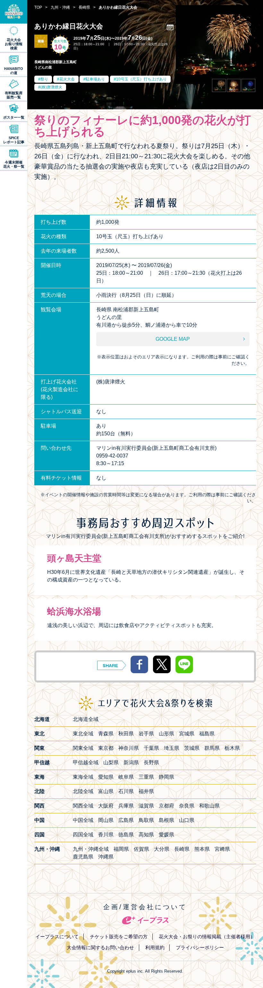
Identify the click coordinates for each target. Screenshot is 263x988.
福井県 (146, 791)
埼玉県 (171, 748)
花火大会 (67, 79)
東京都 (106, 748)
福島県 (207, 733)
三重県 (146, 777)
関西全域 (83, 805)
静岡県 (166, 777)
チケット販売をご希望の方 (119, 936)
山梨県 (111, 762)
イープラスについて (57, 936)
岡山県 (106, 820)
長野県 (151, 762)
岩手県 (146, 733)
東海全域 (83, 777)
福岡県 (121, 849)
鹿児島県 (83, 856)
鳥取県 (146, 820)
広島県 (126, 820)
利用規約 (155, 947)
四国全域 (83, 834)
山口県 (186, 820)
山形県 (166, 733)
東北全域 (83, 733)
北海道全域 (85, 719)
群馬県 (212, 748)
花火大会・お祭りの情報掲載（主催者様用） (207, 936)
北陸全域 (83, 791)
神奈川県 (128, 748)
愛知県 (106, 777)
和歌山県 (209, 805)
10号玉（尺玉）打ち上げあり (141, 79)
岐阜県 (126, 777)
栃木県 (232, 748)
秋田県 (126, 733)
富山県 (106, 791)
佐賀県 (141, 849)
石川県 (126, 791)
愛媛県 (166, 834)
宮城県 (186, 733)
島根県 (166, 820)
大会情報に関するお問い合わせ (100, 947)
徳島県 (126, 834)
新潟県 (131, 762)
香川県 (106, 834)
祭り (44, 79)
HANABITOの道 (13, 71)
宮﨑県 (222, 849)
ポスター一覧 (13, 117)
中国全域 (83, 820)
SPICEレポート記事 (13, 140)
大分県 (161, 849)
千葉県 (151, 748)
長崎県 (182, 849)
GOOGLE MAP (173, 339)
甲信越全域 (85, 762)
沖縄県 (106, 856)
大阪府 (106, 805)
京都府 (166, 805)
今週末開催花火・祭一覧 (13, 164)
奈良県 (186, 805)
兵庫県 (126, 805)
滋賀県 (146, 805)
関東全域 (83, 748)
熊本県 (202, 849)
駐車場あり (95, 79)
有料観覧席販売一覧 (13, 95)
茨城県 (191, 748)
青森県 (106, 733)
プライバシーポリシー (200, 947)
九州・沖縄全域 (91, 849)
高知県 (146, 834)
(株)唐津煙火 (51, 87)
